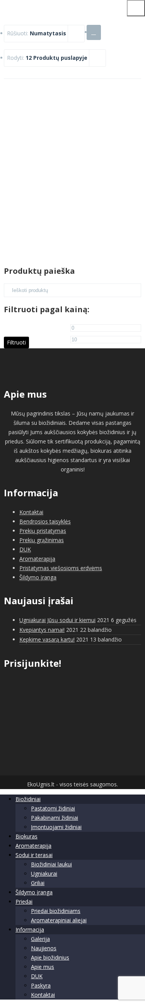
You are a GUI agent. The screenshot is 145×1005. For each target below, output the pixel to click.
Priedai (23, 901)
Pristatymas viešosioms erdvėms (60, 568)
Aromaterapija (37, 558)
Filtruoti (16, 342)
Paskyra (41, 985)
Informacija (29, 929)
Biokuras (26, 836)
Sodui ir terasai (34, 855)
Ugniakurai (44, 873)
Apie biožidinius (50, 957)
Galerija (40, 938)
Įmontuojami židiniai (56, 827)
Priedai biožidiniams (55, 911)
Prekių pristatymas (42, 530)
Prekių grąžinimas (41, 540)
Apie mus (42, 966)
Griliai (37, 883)
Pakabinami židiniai (54, 817)
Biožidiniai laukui (51, 864)
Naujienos (43, 948)
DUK (25, 549)
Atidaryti (72, 187)
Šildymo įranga (37, 577)
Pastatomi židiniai (53, 808)
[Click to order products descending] (93, 32)
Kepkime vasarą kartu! (47, 639)
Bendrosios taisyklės (45, 521)
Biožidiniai (28, 799)
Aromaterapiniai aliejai (59, 920)
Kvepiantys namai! (42, 629)
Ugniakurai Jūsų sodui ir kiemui (57, 620)
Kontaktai (31, 512)
